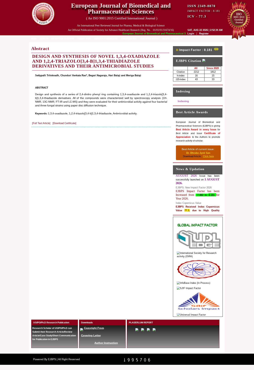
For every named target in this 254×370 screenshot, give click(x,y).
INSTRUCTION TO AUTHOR (62, 38)
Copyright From (94, 327)
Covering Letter (91, 335)
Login (190, 33)
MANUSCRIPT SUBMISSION (106, 38)
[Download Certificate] (64, 123)
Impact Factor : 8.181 (195, 50)
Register (204, 33)
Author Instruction (106, 342)
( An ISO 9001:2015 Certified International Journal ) (121, 18)
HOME (33, 38)
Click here (208, 156)
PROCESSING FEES (128, 38)
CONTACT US (176, 38)
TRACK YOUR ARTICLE (149, 38)
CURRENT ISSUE (84, 38)
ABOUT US (44, 38)
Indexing (183, 101)
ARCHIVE (166, 38)
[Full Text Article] (41, 123)
